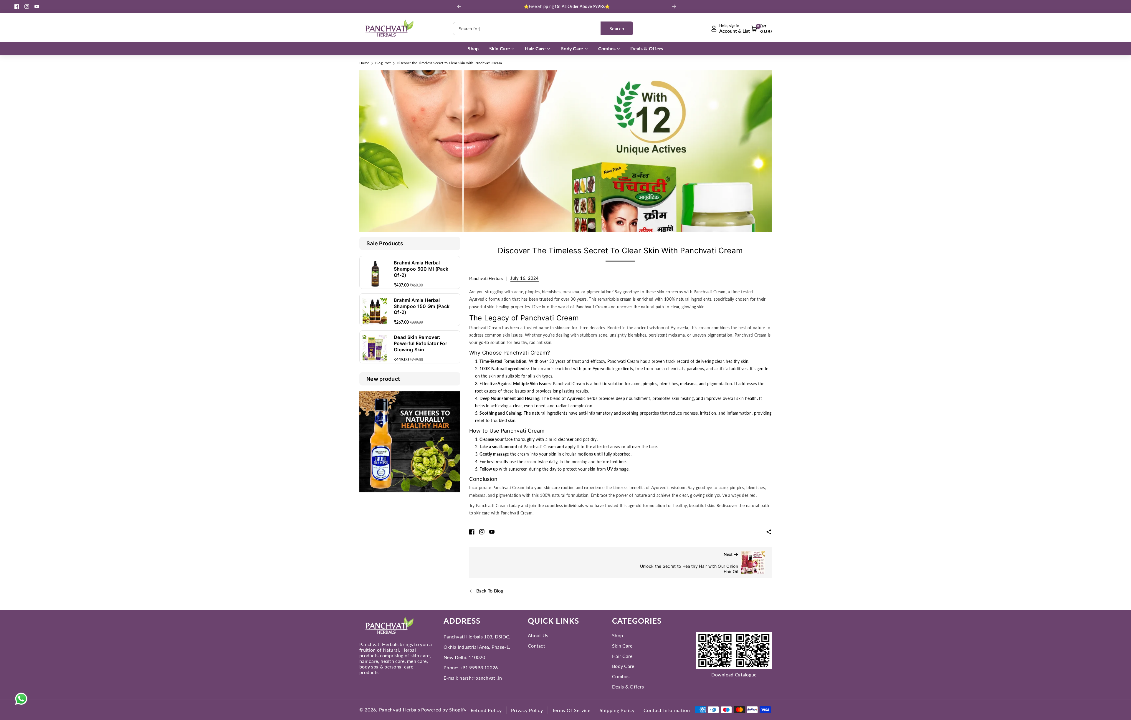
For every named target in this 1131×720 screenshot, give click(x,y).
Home (364, 63)
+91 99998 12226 (479, 667)
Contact (536, 645)
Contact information (667, 710)
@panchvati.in (487, 678)
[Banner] (409, 441)
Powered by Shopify (444, 709)
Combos (621, 676)
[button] (761, 28)
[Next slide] (674, 6)
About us (538, 635)
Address (462, 620)
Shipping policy (617, 710)
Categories (637, 620)
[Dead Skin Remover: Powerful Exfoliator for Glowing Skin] (375, 348)
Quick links (553, 620)
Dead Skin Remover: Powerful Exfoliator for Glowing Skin (420, 343)
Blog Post (383, 63)
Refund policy (486, 710)
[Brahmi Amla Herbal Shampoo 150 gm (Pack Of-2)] (375, 311)
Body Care (623, 666)
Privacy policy (527, 710)
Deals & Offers (628, 686)
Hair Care (622, 656)
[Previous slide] (459, 6)
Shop (617, 635)
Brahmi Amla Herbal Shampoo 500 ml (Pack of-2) (421, 269)
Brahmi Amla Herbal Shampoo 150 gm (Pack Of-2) (421, 306)
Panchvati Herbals (399, 709)
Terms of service (571, 710)
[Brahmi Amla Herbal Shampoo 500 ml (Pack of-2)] (375, 273)
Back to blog (490, 590)
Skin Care (622, 645)
